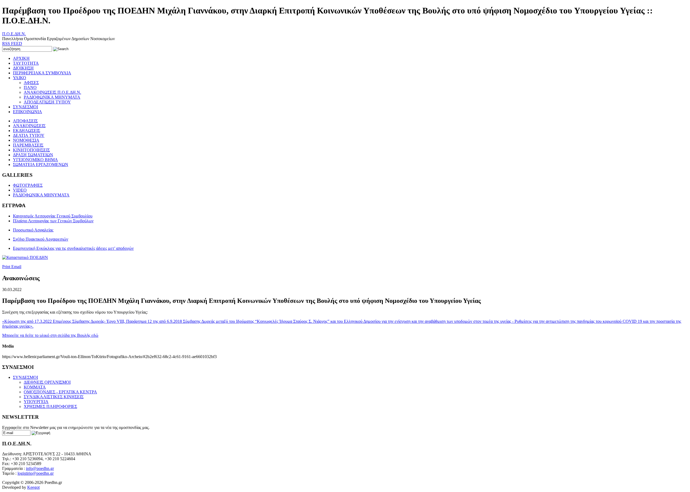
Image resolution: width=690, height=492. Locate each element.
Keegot (33, 487)
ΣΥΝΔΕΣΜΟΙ (25, 107)
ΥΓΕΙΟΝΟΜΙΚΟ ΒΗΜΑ (35, 159)
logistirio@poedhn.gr (36, 473)
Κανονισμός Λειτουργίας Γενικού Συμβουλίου (52, 216)
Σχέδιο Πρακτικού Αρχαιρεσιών (40, 239)
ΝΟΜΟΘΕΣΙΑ (26, 140)
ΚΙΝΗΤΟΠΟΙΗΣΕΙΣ (31, 150)
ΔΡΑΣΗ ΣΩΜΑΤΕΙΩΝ (33, 155)
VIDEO (20, 190)
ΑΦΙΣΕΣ (31, 82)
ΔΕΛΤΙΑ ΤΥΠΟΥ (28, 135)
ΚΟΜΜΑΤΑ (35, 387)
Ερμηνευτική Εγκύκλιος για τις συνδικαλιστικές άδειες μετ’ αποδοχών (73, 248)
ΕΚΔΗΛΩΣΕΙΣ (26, 130)
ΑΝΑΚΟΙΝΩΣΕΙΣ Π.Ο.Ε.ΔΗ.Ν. (52, 92)
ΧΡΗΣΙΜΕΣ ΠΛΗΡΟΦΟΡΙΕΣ (50, 406)
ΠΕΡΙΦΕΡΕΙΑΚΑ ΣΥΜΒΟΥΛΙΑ (42, 73)
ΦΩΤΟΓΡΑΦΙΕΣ (28, 185)
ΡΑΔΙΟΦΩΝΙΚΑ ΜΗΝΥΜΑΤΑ (52, 97)
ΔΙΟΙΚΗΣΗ (23, 68)
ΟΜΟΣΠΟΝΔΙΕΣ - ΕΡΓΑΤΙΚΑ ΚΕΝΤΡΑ (60, 392)
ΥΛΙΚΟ (19, 77)
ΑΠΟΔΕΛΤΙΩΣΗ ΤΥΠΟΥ (47, 102)
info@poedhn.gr (40, 468)
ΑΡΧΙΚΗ (21, 58)
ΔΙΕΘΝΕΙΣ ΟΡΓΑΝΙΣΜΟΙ (47, 382)
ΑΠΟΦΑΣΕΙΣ (25, 121)
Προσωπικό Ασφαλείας (33, 230)
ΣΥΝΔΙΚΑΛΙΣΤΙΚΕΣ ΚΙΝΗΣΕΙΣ (54, 396)
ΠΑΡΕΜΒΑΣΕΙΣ (28, 145)
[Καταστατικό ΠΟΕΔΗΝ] (25, 257)
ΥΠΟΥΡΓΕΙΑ (36, 401)
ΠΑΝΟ (30, 87)
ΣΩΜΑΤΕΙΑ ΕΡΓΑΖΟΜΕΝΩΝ (40, 164)
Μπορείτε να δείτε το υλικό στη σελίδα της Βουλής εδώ (50, 335)
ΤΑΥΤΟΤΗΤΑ (26, 63)
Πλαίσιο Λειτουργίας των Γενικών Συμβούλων (53, 221)
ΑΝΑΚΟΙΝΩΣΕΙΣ (29, 125)
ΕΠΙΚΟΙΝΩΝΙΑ (27, 111)
